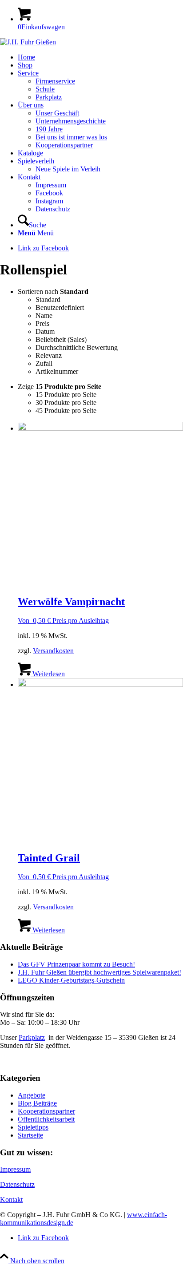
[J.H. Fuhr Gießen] (28, 42)
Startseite (30, 1135)
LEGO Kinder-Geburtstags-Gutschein (71, 980)
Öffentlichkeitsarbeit (46, 1119)
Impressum (15, 1169)
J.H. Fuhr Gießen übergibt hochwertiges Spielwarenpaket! (99, 972)
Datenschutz (17, 1184)
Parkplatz (32, 1037)
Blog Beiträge (37, 1103)
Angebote (31, 1095)
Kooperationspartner (46, 1111)
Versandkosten (53, 650)
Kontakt (11, 1199)
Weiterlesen (48, 674)
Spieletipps (33, 1127)
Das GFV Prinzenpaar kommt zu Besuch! (76, 964)
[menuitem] (100, 57)
